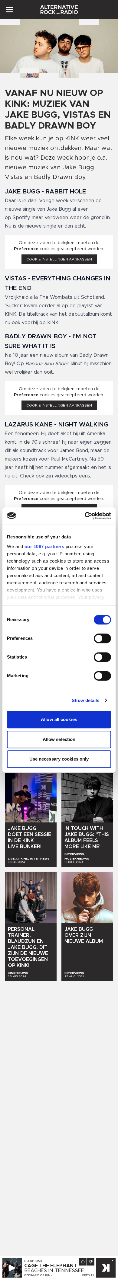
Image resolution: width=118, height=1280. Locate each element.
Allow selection (59, 739)
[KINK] (106, 1268)
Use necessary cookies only (59, 758)
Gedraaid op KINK (38, 1275)
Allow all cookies (59, 719)
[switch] (102, 638)
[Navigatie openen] (9, 9)
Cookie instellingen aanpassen (59, 259)
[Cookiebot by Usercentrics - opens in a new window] (85, 516)
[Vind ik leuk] (83, 1262)
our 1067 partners (44, 546)
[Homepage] (59, 9)
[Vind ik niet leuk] (90, 1262)
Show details (85, 700)
